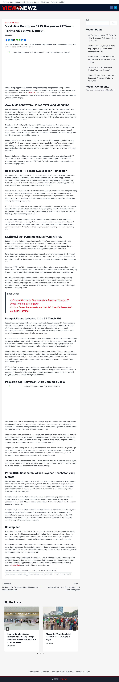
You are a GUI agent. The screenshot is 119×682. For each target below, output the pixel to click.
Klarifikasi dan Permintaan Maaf (16, 574)
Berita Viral (15, 565)
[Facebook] (111, 7)
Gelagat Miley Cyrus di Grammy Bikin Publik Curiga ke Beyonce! (64, 587)
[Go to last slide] (7, 629)
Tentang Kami (8, 2)
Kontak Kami (20, 2)
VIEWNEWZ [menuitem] (32, 93)
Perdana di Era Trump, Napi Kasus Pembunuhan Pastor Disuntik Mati (20, 587)
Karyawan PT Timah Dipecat (47, 570)
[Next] (74, 629)
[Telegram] (115, 7)
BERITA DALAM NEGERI (12, 22)
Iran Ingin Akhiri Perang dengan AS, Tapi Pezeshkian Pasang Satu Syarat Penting (101, 59)
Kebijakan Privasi (33, 2)
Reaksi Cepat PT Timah (35, 574)
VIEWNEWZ (62, 679)
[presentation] (21, 618)
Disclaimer (45, 2)
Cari (87, 20)
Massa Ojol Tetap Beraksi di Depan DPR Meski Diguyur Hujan (58, 637)
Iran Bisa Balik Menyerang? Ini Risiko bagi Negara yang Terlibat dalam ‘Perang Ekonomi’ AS (101, 48)
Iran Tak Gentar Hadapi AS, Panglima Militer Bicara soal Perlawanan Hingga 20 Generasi (102, 38)
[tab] (37, 653)
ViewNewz (48, 574)
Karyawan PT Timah (28, 570)
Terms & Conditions (58, 2)
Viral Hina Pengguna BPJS (63, 574)
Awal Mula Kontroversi (13, 570)
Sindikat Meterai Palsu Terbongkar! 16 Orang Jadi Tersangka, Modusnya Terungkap (102, 78)
